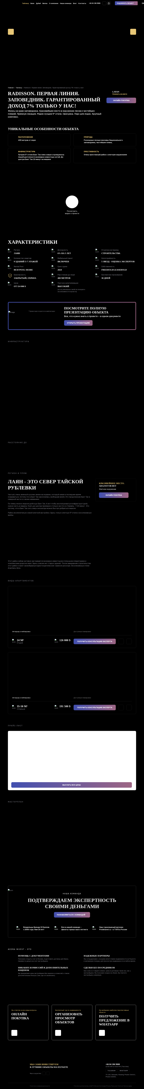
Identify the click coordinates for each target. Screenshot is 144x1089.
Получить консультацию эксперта (94, 641)
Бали (32, 3)
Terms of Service (123, 1086)
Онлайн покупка (121, 100)
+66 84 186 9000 (94, 3)
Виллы (44, 3)
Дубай (38, 3)
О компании (53, 3)
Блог (75, 3)
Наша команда (65, 3)
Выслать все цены (71, 785)
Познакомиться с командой (71, 915)
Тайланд (25, 3)
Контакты (82, 3)
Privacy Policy (110, 1086)
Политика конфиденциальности (40, 1086)
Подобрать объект (125, 3)
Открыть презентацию (78, 323)
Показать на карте (119, 94)
